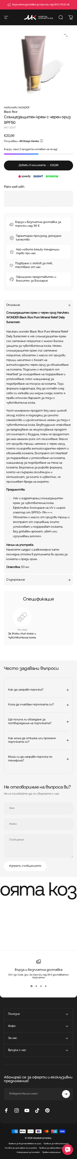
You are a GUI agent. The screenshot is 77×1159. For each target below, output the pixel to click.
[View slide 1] (31, 986)
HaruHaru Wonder (16, 107)
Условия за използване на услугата (21, 1148)
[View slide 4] (45, 986)
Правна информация (51, 1152)
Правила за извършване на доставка (55, 1148)
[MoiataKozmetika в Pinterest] (47, 1110)
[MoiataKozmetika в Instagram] (16, 1110)
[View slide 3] (40, 986)
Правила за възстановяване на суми (24, 1144)
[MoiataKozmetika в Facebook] (6, 1110)
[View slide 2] (36, 986)
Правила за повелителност (56, 1144)
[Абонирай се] (66, 1094)
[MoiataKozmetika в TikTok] (37, 1110)
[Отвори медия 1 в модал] (66, 35)
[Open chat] (67, 1149)
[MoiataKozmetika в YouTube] (26, 1110)
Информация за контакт (28, 1152)
